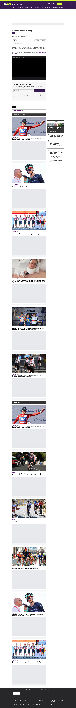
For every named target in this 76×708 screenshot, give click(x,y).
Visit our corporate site (52, 689)
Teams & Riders (20, 27)
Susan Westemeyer (20, 32)
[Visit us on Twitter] (49, 3)
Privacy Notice (15, 94)
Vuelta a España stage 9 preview (25, 24)
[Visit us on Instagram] (51, 3)
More (60, 7)
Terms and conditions (17, 697)
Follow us (37, 40)
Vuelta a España (38, 24)
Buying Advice (48, 7)
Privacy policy (40, 697)
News (17, 7)
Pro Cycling (14, 27)
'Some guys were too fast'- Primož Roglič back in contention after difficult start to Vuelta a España (56, 151)
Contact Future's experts (29, 697)
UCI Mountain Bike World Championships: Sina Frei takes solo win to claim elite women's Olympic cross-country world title (56, 159)
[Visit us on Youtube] (53, 3)
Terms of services (27, 93)
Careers (26, 700)
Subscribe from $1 (54, 24)
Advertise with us (41, 700)
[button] (73, 3)
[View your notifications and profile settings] (69, 4)
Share (15, 40)
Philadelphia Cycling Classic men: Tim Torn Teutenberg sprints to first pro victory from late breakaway (56, 129)
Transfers (46, 24)
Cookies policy (53, 697)
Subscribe (59, 3)
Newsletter (43, 40)
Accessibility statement (17, 700)
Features (55, 7)
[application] (29, 67)
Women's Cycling (29, 7)
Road (14, 106)
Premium (37, 7)
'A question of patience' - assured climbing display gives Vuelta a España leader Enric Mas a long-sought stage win (56, 136)
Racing (22, 7)
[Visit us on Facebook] (48, 3)
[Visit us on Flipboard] (55, 3)
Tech (42, 7)
